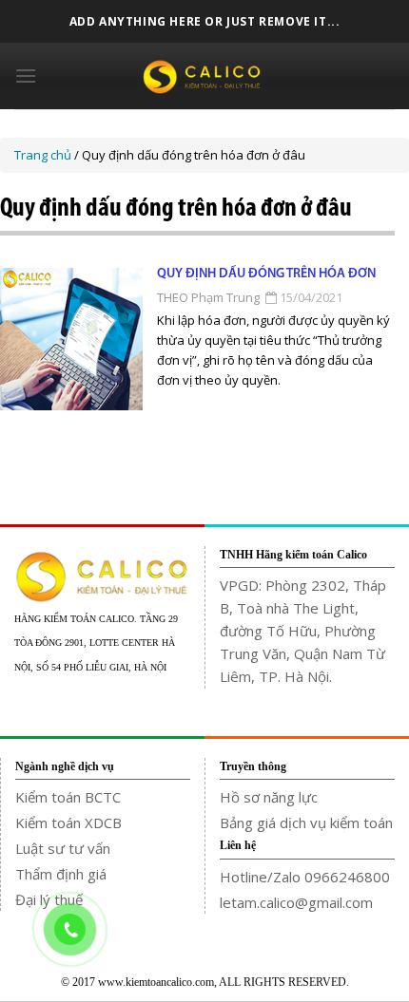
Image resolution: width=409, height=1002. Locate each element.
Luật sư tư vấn (62, 848)
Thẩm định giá (61, 873)
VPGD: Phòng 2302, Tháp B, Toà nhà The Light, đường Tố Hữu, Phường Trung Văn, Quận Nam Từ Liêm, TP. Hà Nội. (303, 631)
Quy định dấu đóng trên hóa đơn (266, 274)
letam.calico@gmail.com (296, 902)
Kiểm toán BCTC (68, 796)
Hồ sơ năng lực (269, 796)
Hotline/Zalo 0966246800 (305, 876)
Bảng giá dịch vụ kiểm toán (306, 822)
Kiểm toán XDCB (68, 822)
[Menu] (25, 75)
